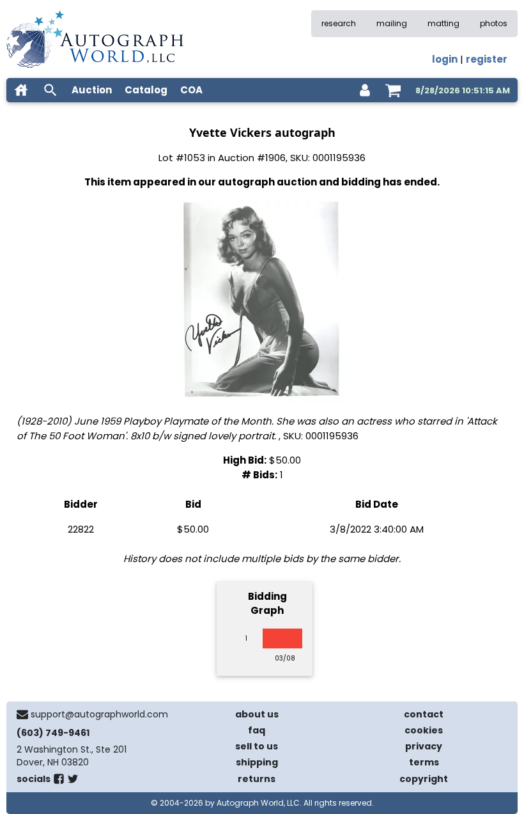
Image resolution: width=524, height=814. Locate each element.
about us (257, 714)
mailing (391, 23)
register (486, 59)
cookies (424, 730)
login (445, 59)
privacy (423, 746)
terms (424, 762)
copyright (423, 778)
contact (423, 714)
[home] (21, 90)
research (338, 23)
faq (256, 730)
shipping (257, 762)
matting (443, 23)
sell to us (256, 746)
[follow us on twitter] (73, 781)
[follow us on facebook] (59, 781)
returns (256, 778)
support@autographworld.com (99, 714)
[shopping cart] (393, 90)
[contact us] (22, 714)
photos (493, 23)
